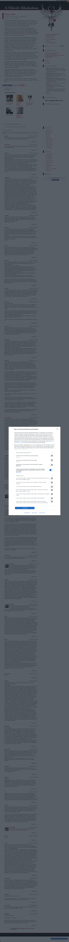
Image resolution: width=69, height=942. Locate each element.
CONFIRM (24, 508)
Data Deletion (27, 512)
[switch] (51, 456)
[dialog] (34, 471)
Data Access (34, 512)
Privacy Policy (42, 512)
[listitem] (34, 452)
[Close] (58, 429)
